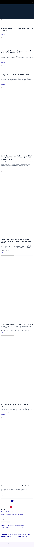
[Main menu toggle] (32, 2)
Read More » (3, 34)
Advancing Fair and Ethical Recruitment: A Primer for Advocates (9, 511)
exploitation (15, 527)
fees (18, 527)
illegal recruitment (3, 530)
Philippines (6, 534)
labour (20, 530)
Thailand (11, 538)
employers (11, 527)
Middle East (29, 530)
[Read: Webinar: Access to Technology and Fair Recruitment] (7, 450)
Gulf (25, 527)
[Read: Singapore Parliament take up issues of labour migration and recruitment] (7, 368)
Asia (1, 525)
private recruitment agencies (16, 534)
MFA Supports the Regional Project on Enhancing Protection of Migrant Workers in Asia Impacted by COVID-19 (16, 241)
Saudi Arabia (4, 538)
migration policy (24, 532)
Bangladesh (5, 525)
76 (17, 500)
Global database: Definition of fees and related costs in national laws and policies (12, 514)
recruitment (27, 534)
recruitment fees (22, 536)
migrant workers (13, 532)
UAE (18, 538)
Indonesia (11, 530)
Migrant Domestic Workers (5, 532)
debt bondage (22, 525)
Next (30, 500)
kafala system (17, 530)
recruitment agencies (6, 536)
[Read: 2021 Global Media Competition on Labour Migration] (7, 288)
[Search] (11, 507)
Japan (14, 530)
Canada (13, 525)
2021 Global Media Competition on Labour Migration (17, 324)
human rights (28, 527)
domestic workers (5, 527)
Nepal (2, 534)
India (9, 530)
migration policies (19, 532)
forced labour (22, 527)
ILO (6, 530)
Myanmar (30, 532)
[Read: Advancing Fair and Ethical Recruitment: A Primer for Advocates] (7, 22)
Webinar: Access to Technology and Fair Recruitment (17, 486)
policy (10, 534)
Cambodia (10, 525)
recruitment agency (14, 536)
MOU (28, 532)
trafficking (15, 538)
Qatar (22, 534)
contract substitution (17, 525)
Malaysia (24, 530)
